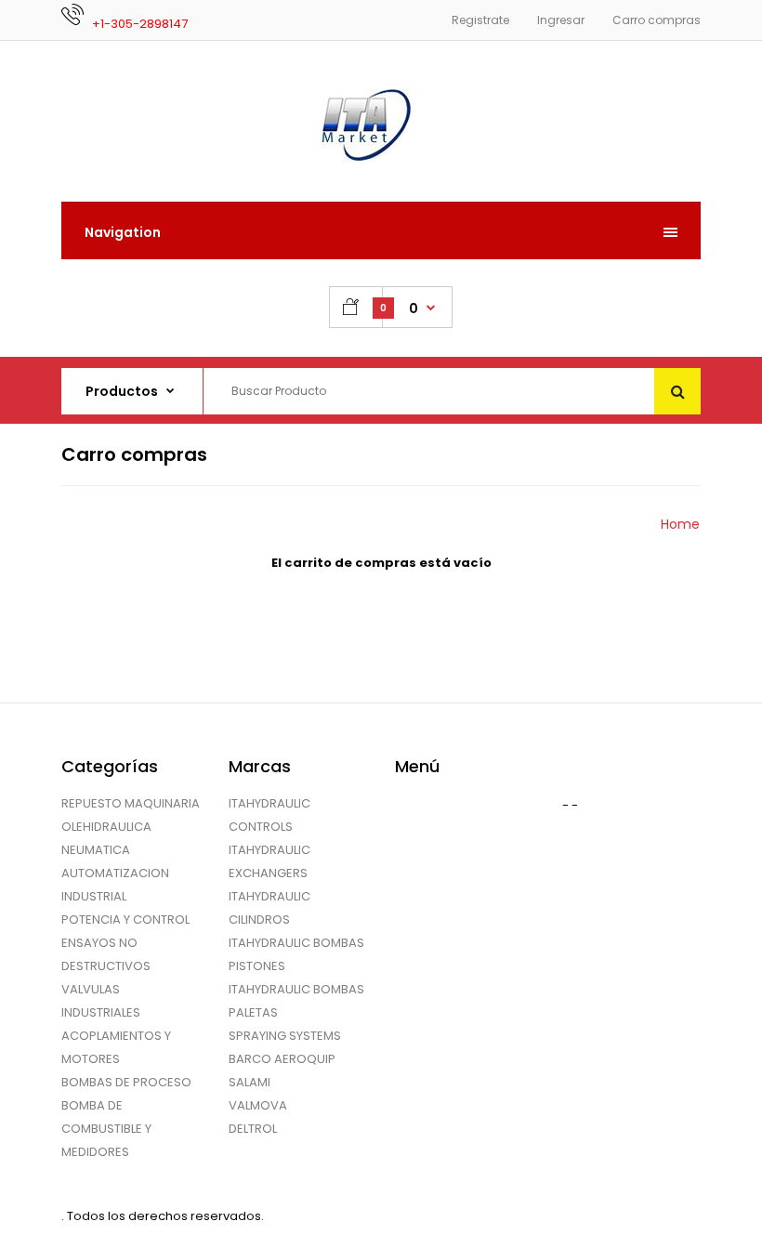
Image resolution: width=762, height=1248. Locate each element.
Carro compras (656, 20)
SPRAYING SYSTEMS (285, 1035)
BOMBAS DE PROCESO (126, 1082)
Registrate (480, 20)
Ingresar (561, 20)
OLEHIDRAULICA (106, 826)
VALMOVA (258, 1105)
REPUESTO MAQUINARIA (130, 803)
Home (680, 524)
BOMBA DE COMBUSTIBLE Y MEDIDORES (106, 1129)
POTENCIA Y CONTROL (125, 919)
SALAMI (249, 1082)
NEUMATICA (95, 850)
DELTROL (253, 1128)
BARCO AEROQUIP (282, 1059)
